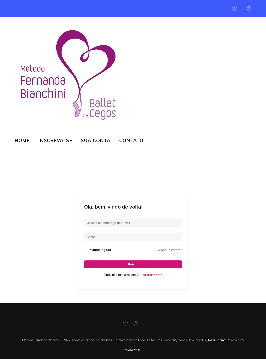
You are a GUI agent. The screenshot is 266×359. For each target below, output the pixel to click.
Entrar (133, 264)
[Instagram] (249, 9)
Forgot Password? (169, 250)
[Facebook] (234, 9)
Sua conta (96, 140)
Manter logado (100, 250)
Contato (131, 140)
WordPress (132, 350)
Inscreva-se (55, 140)
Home (22, 140)
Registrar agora (151, 275)
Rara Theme (216, 340)
